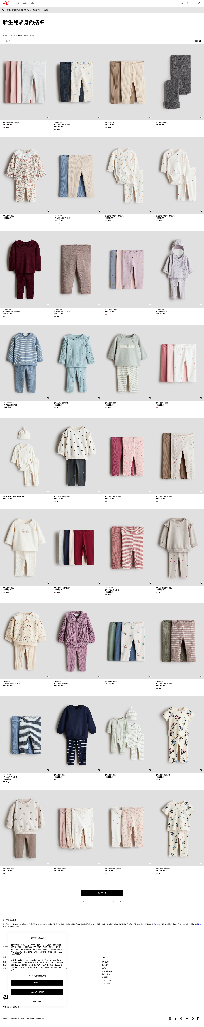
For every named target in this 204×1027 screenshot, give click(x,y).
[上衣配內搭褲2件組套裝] (25, 641)
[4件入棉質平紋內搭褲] (25, 82)
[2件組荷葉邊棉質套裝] (76, 456)
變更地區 (16, 1007)
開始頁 (5, 946)
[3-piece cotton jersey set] (25, 456)
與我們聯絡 (106, 974)
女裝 (17, 3)
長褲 (155, 924)
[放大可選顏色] (4, 316)
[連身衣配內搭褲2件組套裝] (127, 175)
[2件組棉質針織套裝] (76, 641)
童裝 (32, 3)
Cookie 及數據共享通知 (37, 976)
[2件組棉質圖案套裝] (178, 734)
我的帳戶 (105, 965)
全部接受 (37, 983)
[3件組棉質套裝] (178, 269)
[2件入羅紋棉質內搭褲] (76, 82)
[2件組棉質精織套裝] (25, 363)
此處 (35, 10)
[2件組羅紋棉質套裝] (76, 363)
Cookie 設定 (107, 983)
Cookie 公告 (107, 980)
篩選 (196, 41)
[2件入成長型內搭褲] (127, 547)
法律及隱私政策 (108, 971)
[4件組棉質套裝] (127, 734)
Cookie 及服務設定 (37, 1002)
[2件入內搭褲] (127, 82)
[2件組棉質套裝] (25, 175)
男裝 (25, 3)
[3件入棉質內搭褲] (127, 269)
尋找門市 (105, 968)
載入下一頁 (102, 893)
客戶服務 (105, 962)
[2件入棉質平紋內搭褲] (127, 828)
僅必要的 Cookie (37, 992)
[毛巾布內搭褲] (178, 82)
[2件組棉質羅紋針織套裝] (25, 269)
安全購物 (105, 977)
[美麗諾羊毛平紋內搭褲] (76, 269)
